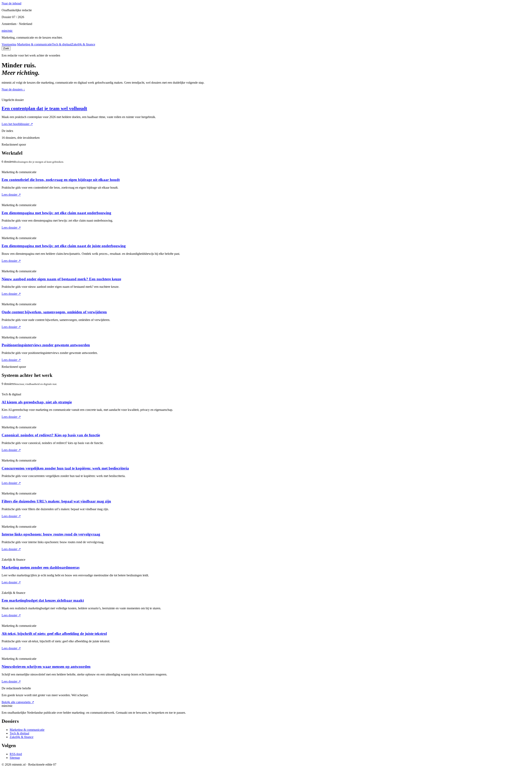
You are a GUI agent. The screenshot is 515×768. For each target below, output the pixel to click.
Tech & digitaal (61, 44)
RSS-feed (16, 754)
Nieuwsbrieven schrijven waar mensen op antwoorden (46, 666)
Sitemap (15, 757)
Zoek (6, 48)
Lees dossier (11, 194)
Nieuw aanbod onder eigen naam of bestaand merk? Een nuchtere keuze (61, 279)
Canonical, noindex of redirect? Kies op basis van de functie (51, 435)
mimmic (7, 30)
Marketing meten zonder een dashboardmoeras (40, 567)
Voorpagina (9, 44)
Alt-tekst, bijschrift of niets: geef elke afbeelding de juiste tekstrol (54, 633)
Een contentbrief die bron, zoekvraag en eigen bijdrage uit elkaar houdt (61, 180)
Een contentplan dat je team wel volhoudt (44, 108)
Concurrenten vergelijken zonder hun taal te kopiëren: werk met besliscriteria (65, 468)
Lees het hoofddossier (17, 124)
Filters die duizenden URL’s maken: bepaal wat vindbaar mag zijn (56, 501)
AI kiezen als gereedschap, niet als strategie (37, 402)
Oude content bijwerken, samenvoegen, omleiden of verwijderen (54, 312)
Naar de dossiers (13, 89)
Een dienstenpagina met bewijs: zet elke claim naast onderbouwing (56, 213)
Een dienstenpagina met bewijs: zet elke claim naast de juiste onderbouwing (64, 246)
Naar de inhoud (11, 3)
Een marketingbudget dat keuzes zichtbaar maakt (43, 600)
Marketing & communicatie (34, 44)
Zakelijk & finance (83, 44)
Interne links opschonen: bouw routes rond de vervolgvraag (51, 534)
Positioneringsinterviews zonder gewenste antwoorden (46, 345)
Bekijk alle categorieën (18, 702)
